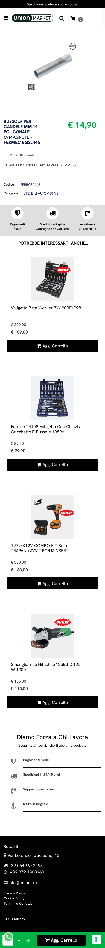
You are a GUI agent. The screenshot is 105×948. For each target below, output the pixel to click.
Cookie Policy (14, 898)
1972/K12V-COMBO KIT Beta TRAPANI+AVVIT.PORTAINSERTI (40, 548)
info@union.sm (23, 882)
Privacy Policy (14, 893)
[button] (52, 66)
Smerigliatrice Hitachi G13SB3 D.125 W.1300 (46, 666)
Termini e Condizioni (19, 903)
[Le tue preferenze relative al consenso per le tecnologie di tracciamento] (96, 939)
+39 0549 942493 (26, 865)
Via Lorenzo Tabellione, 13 (33, 855)
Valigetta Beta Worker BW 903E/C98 (46, 308)
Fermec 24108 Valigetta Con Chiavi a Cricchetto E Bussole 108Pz (46, 429)
